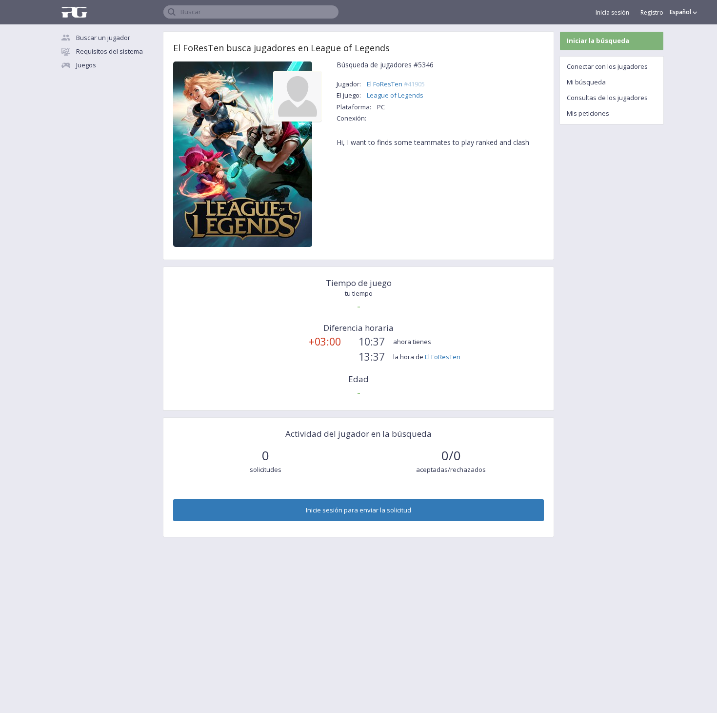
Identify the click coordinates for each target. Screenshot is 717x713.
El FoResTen (396, 84)
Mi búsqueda (586, 82)
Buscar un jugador (103, 37)
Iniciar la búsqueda (598, 40)
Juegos (86, 65)
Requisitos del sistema (109, 51)
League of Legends (395, 95)
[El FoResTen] (297, 95)
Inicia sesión (612, 12)
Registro (651, 12)
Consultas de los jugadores (607, 97)
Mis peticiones (588, 113)
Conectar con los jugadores (607, 66)
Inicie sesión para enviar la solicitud (358, 510)
